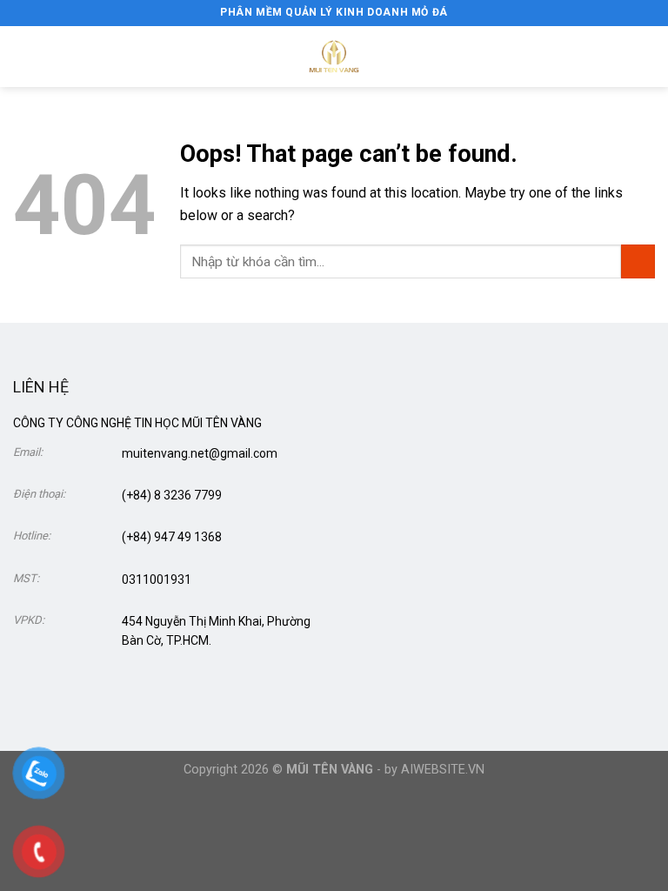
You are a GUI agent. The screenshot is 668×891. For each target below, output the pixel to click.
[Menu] (23, 56)
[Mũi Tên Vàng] (334, 56)
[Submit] (638, 261)
